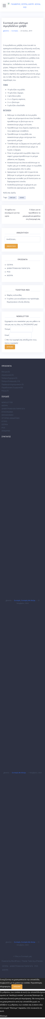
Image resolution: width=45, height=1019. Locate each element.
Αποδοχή (17, 987)
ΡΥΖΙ (8, 272)
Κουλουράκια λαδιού (22, 779)
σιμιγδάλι (12, 197)
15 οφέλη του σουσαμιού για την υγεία (12, 213)
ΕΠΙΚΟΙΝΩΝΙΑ (7, 412)
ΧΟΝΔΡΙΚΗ (6, 431)
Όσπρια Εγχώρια (8, 378)
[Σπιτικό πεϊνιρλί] (22, 860)
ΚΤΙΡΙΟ (4, 421)
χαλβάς (22, 197)
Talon (30, 961)
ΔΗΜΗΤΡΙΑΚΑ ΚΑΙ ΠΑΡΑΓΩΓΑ (18, 268)
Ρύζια (4, 391)
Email (7, 335)
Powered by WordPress (11, 961)
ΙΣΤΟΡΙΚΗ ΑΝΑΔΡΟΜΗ (11, 418)
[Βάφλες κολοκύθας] (22, 519)
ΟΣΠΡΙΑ (10, 265)
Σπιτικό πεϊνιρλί (22, 951)
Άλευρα (4, 372)
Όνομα (7, 329)
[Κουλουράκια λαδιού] (22, 691)
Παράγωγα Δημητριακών (11, 384)
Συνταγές (15, 31)
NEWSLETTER (7, 402)
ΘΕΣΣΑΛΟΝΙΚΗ (7, 415)
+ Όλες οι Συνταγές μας (22, 956)
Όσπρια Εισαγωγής (9, 381)
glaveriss (6, 31)
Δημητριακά (6, 375)
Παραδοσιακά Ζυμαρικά (11, 387)
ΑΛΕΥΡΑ (10, 275)
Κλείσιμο (3, 1016)
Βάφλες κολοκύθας (14, 295)
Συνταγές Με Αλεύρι (28, 600)
